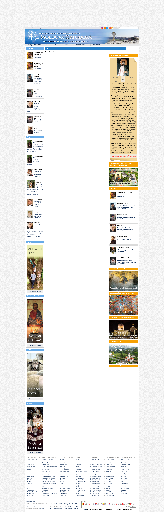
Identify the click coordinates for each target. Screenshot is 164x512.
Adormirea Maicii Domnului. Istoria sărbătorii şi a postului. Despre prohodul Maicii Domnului (34, 80)
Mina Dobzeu (109, 486)
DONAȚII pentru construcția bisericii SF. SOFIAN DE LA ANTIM (63, 508)
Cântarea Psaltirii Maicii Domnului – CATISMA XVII (38, 214)
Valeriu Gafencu (109, 491)
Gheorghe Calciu (125, 473)
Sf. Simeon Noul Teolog (95, 467)
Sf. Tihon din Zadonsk (95, 473)
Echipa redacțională (38, 28)
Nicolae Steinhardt (125, 486)
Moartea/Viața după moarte (66, 486)
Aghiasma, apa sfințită (32, 467)
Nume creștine (30, 476)
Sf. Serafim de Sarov (95, 469)
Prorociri (62, 473)
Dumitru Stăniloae (125, 469)
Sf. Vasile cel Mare (94, 461)
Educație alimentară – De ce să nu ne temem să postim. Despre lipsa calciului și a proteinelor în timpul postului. (35, 146)
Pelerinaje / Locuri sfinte (32, 491)
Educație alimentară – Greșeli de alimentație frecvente (35, 160)
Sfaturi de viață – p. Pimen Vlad (38, 119)
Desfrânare (78, 469)
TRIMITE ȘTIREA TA (82, 45)
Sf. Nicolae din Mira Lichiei (96, 462)
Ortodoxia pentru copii (81, 481)
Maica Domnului (30, 464)
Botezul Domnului (46, 473)
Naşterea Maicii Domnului (48, 462)
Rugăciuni (29, 483)
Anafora (29, 469)
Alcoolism (62, 485)
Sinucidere (62, 479)
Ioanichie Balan (124, 474)
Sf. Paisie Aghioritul (94, 493)
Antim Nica (108, 467)
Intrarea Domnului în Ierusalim (49, 478)
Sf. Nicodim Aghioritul (95, 478)
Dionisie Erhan (109, 469)
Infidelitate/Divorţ (80, 495)
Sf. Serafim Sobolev (94, 495)
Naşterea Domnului (46, 469)
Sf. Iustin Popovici (94, 485)
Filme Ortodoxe (63, 493)
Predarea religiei (63, 464)
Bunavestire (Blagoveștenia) (48, 476)
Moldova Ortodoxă (30, 501)
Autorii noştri (47, 28)
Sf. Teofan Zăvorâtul (94, 471)
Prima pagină (30, 28)
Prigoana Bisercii (64, 462)
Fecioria (78, 462)
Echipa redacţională (30, 506)
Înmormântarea (30, 493)
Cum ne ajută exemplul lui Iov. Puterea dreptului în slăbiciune (38, 173)
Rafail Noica (124, 493)
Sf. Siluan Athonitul (94, 486)
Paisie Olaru (124, 481)
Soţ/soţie (78, 483)
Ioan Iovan (123, 490)
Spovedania (29, 479)
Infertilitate (78, 491)
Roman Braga (109, 483)
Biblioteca (68, 45)
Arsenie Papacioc (125, 459)
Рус (92, 28)
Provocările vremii (64, 461)
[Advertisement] (57, 13)
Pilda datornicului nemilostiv (38, 67)
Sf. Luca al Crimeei (94, 488)
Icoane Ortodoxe (31, 466)
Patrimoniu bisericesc (65, 488)
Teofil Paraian (124, 485)
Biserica (48, 45)
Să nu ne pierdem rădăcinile (38, 129)
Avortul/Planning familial (81, 471)
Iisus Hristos (30, 461)
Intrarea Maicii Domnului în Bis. (49, 467)
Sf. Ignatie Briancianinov (95, 474)
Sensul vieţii (78, 459)
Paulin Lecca (108, 488)
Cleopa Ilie (123, 466)
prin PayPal (41, 508)
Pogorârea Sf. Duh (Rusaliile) (49, 483)
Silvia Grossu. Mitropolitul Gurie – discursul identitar (38, 203)
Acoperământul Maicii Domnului (49, 466)
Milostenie (29, 478)
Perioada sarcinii (80, 478)
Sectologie (62, 481)
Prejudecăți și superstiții (65, 474)
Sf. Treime (29, 462)
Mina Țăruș (108, 474)
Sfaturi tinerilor (79, 461)
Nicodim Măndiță (125, 488)
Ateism (61, 483)
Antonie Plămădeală (110, 466)
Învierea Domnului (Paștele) (48, 479)
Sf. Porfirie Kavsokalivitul (95, 491)
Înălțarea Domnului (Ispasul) (48, 481)
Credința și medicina (64, 467)
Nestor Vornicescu (110, 478)
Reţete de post (45, 495)
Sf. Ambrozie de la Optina (96, 466)
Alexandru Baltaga (110, 462)
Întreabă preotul (30, 495)
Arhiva (53, 28)
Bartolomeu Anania (125, 464)
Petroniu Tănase (125, 483)
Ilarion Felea (124, 478)
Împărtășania (30, 481)
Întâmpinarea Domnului (47, 474)
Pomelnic (29, 485)
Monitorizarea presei (64, 490)
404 (47, 48)
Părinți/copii (78, 485)
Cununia (29, 474)
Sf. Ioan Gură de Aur (95, 459)
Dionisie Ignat (124, 471)
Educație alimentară (64, 469)
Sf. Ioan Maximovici (94, 481)
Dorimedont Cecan (110, 495)
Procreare (78, 476)
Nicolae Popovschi (110, 476)
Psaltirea (29, 486)
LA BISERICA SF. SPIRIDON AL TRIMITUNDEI (66, 503)
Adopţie (77, 493)
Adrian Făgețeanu (125, 461)
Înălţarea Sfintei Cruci (47, 464)
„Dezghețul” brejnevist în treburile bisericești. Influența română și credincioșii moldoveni (35, 106)
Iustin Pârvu (124, 479)
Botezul (28, 471)
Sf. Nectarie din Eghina (95, 490)
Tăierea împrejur (46, 471)
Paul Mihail (108, 490)
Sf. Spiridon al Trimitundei (96, 464)
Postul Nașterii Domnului (47, 488)
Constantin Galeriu (125, 467)
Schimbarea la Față (46, 486)
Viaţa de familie (79, 474)
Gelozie (78, 466)
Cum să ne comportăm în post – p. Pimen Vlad (38, 93)
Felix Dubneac (109, 485)
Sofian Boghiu (109, 481)
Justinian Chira (124, 491)
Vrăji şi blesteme (64, 476)
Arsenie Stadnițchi (110, 459)
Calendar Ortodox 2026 (47, 459)
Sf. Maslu (29, 488)
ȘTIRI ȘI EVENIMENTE (34, 45)
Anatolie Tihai (109, 464)
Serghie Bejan (109, 479)
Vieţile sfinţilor (45, 461)
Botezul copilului (30, 473)
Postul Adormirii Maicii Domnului (49, 493)
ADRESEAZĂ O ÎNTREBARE (66, 505)
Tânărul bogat (38, 55)
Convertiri (62, 466)
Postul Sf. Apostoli (46, 491)
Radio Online (63, 491)
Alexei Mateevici (109, 461)
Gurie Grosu (108, 471)
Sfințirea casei (79, 488)
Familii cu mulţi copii (80, 490)
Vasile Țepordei (109, 493)
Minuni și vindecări (64, 471)
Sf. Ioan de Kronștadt (95, 483)
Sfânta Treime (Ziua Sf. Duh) (48, 485)
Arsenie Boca (124, 462)
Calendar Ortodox (60, 28)
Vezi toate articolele (35, 291)
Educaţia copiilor (80, 479)
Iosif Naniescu (109, 473)
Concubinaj (78, 464)
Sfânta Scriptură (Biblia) (32, 459)
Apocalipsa (62, 459)
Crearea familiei (79, 473)
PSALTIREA (96, 45)
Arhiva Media (63, 495)
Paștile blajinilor (30, 490)
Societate (58, 45)
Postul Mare (45, 490)
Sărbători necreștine (47, 497)
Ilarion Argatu (124, 476)
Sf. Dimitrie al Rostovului (95, 476)
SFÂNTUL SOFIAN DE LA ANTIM (70, 506)
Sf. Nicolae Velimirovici (95, 479)
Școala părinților (79, 486)
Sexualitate (62, 478)
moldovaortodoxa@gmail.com (36, 505)
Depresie (78, 467)
